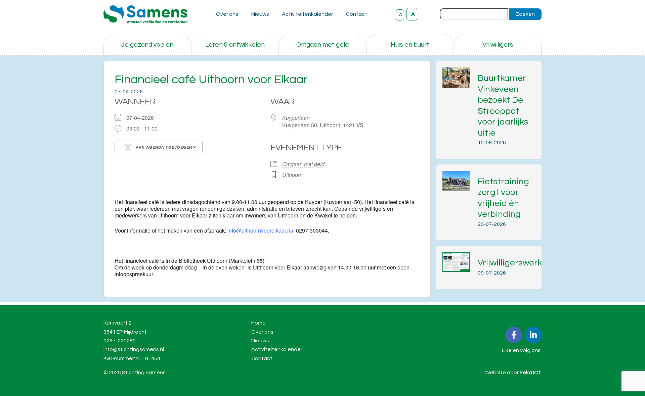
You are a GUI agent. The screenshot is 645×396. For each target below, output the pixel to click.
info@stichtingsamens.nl (133, 349)
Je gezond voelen (147, 44)
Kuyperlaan (296, 117)
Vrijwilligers (497, 44)
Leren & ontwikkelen (235, 44)
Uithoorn (292, 175)
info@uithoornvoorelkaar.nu (260, 230)
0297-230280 (119, 340)
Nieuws (260, 14)
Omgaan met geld (322, 44)
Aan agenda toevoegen (163, 147)
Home (258, 323)
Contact (356, 14)
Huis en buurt (410, 44)
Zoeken (525, 14)
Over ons (227, 14)
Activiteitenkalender (307, 14)
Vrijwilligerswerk (510, 262)
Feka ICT (531, 372)
